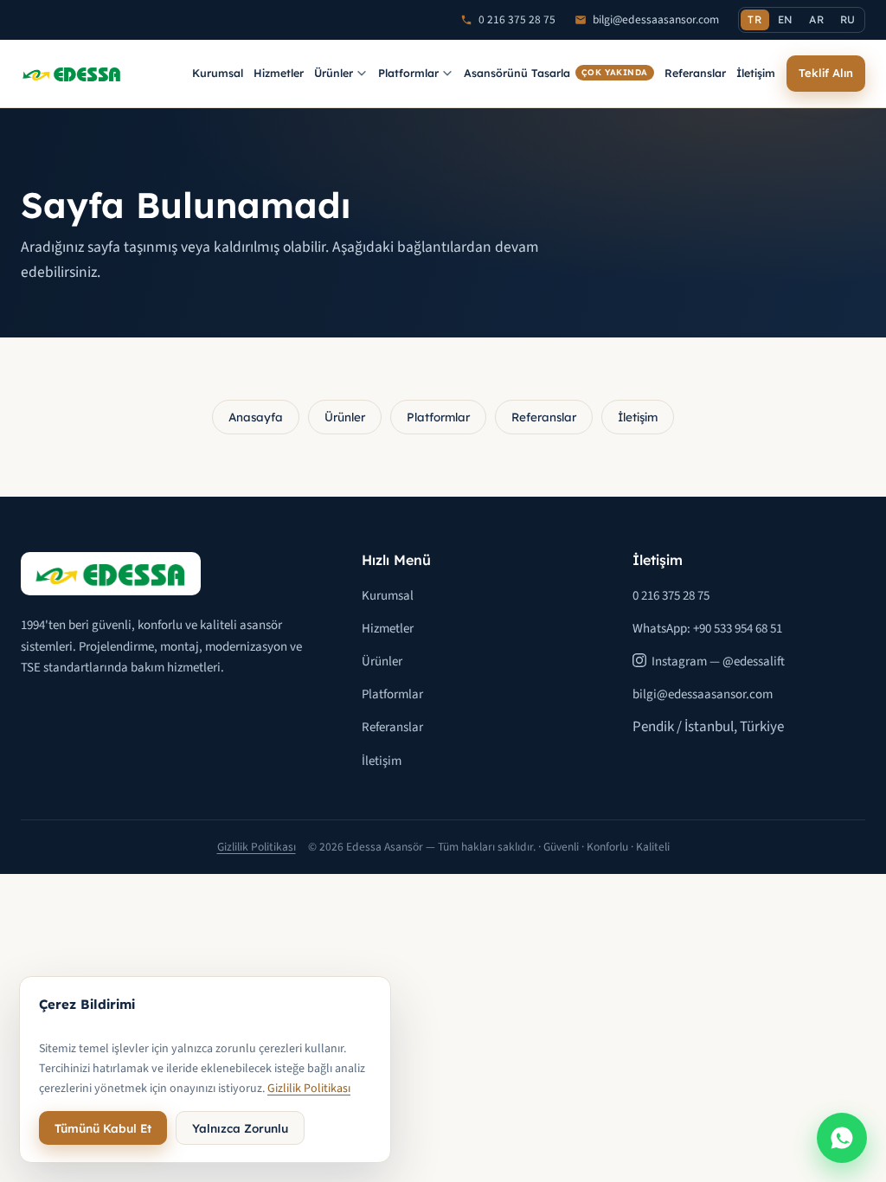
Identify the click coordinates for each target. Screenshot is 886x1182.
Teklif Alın (826, 73)
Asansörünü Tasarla (556, 73)
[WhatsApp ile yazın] (842, 1138)
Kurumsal (217, 73)
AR (816, 19)
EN (785, 19)
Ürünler (333, 73)
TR (754, 19)
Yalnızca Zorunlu (240, 1128)
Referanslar (695, 73)
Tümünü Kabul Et (103, 1128)
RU (848, 19)
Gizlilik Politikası (256, 846)
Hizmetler (279, 73)
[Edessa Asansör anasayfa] (72, 73)
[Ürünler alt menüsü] (361, 73)
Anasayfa (255, 416)
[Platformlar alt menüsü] (447, 73)
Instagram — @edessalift (718, 661)
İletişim (755, 73)
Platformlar (408, 73)
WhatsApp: (707, 629)
